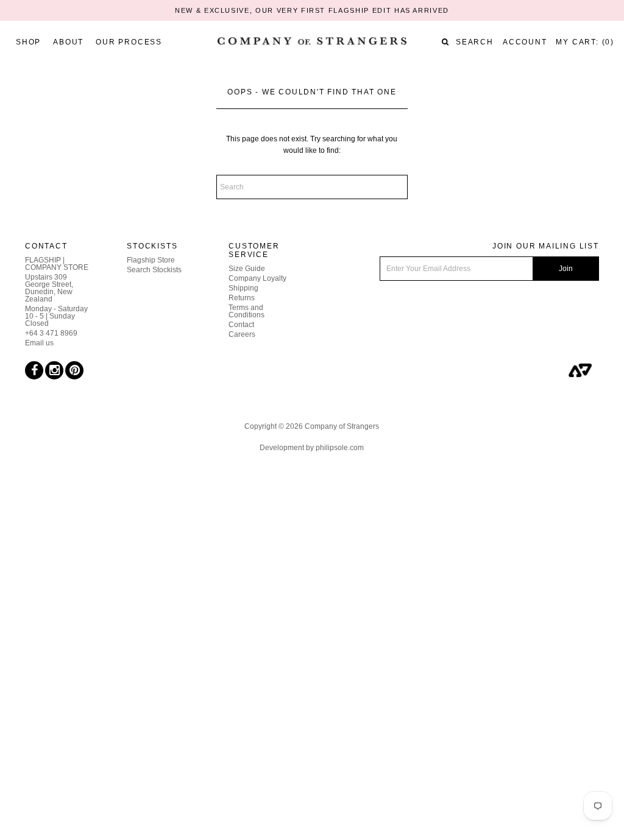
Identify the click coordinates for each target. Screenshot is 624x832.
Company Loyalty (257, 278)
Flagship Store (151, 260)
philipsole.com (340, 447)
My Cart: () (585, 42)
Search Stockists (154, 270)
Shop (28, 42)
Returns (242, 298)
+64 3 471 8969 (51, 333)
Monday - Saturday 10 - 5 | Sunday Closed (56, 316)
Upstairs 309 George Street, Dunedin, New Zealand (49, 288)
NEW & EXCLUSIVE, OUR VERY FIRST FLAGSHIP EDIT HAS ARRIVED (312, 10)
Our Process (129, 42)
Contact (241, 324)
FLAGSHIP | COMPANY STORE (56, 264)
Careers (242, 334)
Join (566, 268)
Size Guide (247, 268)
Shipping (243, 288)
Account (525, 42)
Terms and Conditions (246, 311)
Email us (39, 343)
